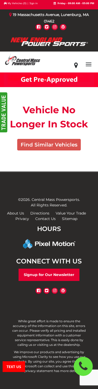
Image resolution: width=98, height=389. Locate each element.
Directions (39, 213)
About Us (15, 213)
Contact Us (45, 218)
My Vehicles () (17, 3)
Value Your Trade (71, 213)
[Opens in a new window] (38, 26)
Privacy (22, 218)
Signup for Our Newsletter (49, 274)
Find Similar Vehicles (49, 145)
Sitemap (69, 218)
